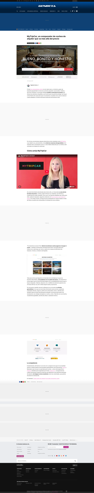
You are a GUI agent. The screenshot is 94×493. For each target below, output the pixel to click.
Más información (55, 491)
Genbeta (47, 6)
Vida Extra (27, 471)
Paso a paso (19, 447)
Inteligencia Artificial (41, 453)
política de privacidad (62, 449)
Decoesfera (63, 471)
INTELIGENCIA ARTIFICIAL (32, 11)
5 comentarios (31, 43)
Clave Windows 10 (38, 440)
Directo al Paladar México (47, 483)
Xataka (18, 470)
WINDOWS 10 (52, 11)
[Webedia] (20, 465)
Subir (74, 465)
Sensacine (36, 470)
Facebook (74, 11)
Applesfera (19, 473)
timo (38, 451)
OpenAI (27, 29)
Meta (46, 29)
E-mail (40, 43)
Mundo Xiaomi (19, 476)
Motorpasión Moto (56, 471)
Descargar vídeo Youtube (46, 440)
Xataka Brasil (19, 484)
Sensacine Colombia (36, 485)
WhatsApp (29, 453)
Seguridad (29, 449)
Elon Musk (36, 29)
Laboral (28, 451)
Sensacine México (38, 483)
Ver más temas (20, 456)
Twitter (70, 11)
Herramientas (33, 381)
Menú (19, 7)
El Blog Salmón (72, 470)
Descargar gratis (70, 29)
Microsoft (54, 29)
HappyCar (52, 370)
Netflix (18, 453)
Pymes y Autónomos (72, 472)
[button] (34, 85)
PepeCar (29, 370)
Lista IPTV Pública (65, 440)
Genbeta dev (40, 449)
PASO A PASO (64, 11)
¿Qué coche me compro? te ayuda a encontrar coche (46, 378)
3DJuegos (27, 470)
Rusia (50, 29)
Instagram (58, 29)
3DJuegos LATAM (29, 483)
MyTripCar (63, 141)
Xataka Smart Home (20, 474)
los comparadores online (37, 89)
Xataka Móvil (19, 471)
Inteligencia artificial (41, 447)
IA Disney (31, 440)
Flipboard (72, 11)
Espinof (36, 471)
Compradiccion (63, 473)
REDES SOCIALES (44, 11)
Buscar (75, 461)
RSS (61, 455)
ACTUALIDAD (22, 11)
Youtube (57, 455)
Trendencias (63, 470)
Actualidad (29, 447)
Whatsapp (63, 29)
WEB (58, 11)
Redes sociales (19, 451)
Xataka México (19, 483)
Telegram (76, 11)
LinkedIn (66, 455)
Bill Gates (31, 29)
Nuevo (74, 7)
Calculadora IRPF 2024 (57, 440)
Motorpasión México (55, 483)
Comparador (40, 381)
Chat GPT (26, 440)
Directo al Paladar (47, 470)
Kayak (64, 367)
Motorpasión (55, 470)
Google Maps (42, 29)
